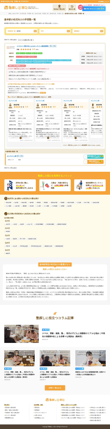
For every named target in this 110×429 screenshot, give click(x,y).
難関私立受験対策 (21, 62)
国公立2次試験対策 (66, 60)
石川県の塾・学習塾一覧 (26, 13)
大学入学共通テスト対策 (54, 60)
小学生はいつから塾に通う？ (98, 407)
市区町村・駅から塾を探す (12, 412)
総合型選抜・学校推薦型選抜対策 (34, 62)
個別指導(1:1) (33, 56)
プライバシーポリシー (41, 412)
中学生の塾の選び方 (95, 417)
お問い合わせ (38, 415)
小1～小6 (23, 53)
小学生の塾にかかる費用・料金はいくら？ (73, 407)
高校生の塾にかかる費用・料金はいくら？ (73, 412)
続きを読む (42, 92)
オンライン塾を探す (10, 415)
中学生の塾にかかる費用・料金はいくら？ (73, 410)
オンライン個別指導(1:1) (22, 56)
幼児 (18, 53)
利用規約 (37, 410)
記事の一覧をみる (55, 388)
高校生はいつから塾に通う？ (98, 412)
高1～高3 (35, 53)
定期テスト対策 (47, 62)
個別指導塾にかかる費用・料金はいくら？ (73, 415)
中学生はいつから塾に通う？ (98, 410)
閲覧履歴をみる (9, 417)
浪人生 (40, 53)
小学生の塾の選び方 (95, 415)
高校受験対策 (44, 60)
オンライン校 (13, 100)
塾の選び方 (46, 329)
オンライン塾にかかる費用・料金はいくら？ (74, 417)
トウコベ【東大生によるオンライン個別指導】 (36, 46)
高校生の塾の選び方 (95, 420)
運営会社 (37, 407)
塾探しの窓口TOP (13, 13)
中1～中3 (29, 53)
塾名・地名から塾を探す (11, 410)
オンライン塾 (79, 368)
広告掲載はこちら (103, 1)
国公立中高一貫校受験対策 (33, 60)
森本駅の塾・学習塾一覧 (56, 13)
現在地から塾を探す (10, 407)
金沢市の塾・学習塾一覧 (41, 13)
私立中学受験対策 (21, 60)
